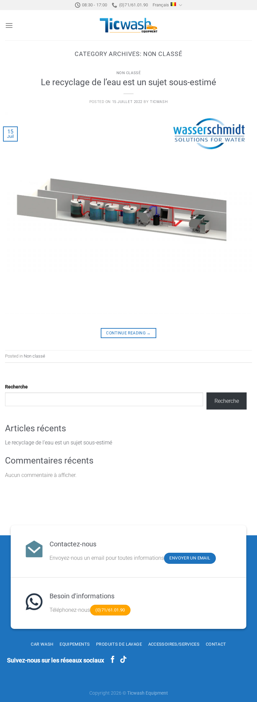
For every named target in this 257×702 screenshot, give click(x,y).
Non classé (128, 73)
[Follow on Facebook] (112, 660)
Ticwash (159, 102)
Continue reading (128, 333)
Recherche (16, 387)
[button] (9, 25)
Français (161, 4)
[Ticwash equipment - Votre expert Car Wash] (128, 25)
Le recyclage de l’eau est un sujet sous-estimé (128, 82)
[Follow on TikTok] (123, 660)
